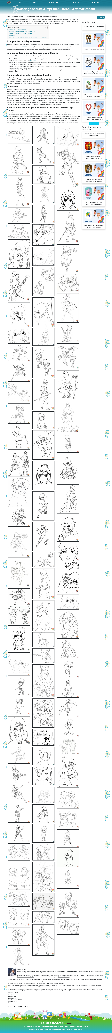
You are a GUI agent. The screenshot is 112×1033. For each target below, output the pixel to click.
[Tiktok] (55, 1023)
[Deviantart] (14, 1006)
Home (8, 16)
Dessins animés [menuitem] (54, 2)
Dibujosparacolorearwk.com (50, 985)
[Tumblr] (23, 1006)
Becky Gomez (65, 1029)
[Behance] (29, 1006)
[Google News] (62, 1023)
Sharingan (33, 61)
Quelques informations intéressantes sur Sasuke (22, 31)
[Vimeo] (27, 1006)
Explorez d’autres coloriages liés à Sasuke (20, 33)
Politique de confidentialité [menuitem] (49, 1026)
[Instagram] (12, 1006)
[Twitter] (10, 1006)
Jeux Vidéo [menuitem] (75, 2)
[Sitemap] (57, 1023)
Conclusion (12, 35)
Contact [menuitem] (86, 1026)
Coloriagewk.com (64, 985)
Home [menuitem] (19, 2)
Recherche (101, 17)
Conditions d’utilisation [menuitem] (76, 1026)
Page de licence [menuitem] (63, 1026)
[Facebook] (8, 1006)
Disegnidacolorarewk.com (35, 985)
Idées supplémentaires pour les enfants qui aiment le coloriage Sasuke (28, 37)
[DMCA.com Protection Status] (68, 1023)
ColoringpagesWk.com (14, 985)
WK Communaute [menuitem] (29, 1026)
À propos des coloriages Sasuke (17, 29)
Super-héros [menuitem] (95, 2)
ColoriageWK (44, 1029)
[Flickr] (16, 1006)
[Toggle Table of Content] (45, 27)
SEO (38, 983)
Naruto (24, 46)
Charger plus (94, 124)
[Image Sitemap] (60, 1023)
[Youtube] (25, 1006)
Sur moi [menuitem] (37, 1026)
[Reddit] (21, 1006)
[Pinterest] (19, 1006)
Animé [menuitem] (35, 2)
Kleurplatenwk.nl (24, 985)
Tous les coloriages (17, 16)
